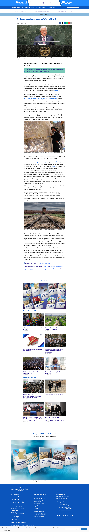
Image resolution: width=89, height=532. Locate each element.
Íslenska (28, 525)
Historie (42, 263)
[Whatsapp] (68, 515)
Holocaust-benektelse (47, 268)
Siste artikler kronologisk (40, 498)
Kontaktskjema (18, 497)
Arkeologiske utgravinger (56, 266)
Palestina (54, 166)
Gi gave (18, 7)
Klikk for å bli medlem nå (66, 3)
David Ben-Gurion (30, 268)
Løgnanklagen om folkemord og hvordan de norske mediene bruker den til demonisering (33, 419)
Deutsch (23, 525)
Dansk (17, 525)
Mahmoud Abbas (29, 269)
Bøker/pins (38, 7)
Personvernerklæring (39, 516)
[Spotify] (70, 515)
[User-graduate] (74, 515)
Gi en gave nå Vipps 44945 (21, 3)
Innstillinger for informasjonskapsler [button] (72, 529)
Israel (56, 96)
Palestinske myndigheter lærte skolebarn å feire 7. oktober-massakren (54, 351)
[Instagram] (64, 515)
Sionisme (37, 269)
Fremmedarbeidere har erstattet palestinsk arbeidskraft (54, 328)
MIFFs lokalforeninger (39, 511)
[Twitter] (59, 515)
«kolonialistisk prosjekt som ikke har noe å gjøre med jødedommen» (41, 98)
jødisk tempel (56, 268)
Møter (32, 7)
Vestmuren (48, 269)
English (33, 525)
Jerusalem (47, 263)
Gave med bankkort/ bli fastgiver (65, 505)
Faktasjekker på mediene (39, 503)
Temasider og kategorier (39, 500)
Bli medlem (13, 7)
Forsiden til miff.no (38, 496)
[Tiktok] (66, 515)
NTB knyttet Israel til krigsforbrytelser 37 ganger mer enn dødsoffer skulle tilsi (32, 396)
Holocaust (38, 268)
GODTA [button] (84, 529)
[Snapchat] (72, 515)
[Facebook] (57, 515)
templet (42, 269)
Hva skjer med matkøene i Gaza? (54, 394)
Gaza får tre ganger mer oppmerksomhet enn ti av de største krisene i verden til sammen (55, 419)
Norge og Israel (37, 501)
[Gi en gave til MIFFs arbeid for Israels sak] (44, 430)
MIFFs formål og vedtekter (40, 513)
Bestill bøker (44, 281)
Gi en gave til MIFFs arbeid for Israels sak (44, 434)
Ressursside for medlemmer (40, 514)
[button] (62, 23)
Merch (54, 7)
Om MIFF (36, 510)
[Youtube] (61, 515)
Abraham (46, 266)
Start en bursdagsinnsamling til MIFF (66, 510)
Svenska (13, 525)
